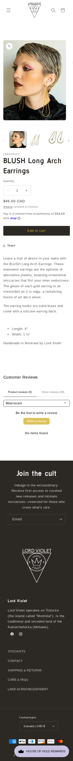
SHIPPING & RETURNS (25, 670)
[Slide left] (4, 140)
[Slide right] (68, 140)
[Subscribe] (60, 519)
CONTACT (15, 660)
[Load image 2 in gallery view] (36, 139)
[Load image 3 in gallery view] (55, 139)
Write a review (36, 421)
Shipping (7, 207)
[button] (8, 10)
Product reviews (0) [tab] (20, 391)
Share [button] (11, 245)
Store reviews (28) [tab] (53, 391)
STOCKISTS (17, 651)
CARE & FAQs (18, 679)
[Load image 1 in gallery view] (18, 139)
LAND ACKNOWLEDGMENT (28, 689)
